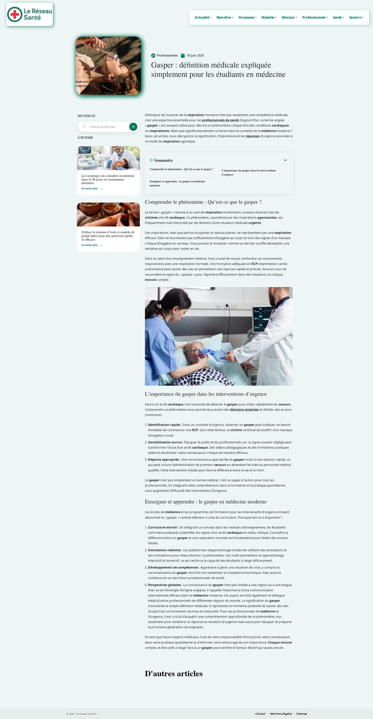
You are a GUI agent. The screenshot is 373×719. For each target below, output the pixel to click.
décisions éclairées (244, 409)
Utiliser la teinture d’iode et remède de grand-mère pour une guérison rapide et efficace (108, 235)
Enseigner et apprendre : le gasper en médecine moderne (177, 183)
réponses (253, 136)
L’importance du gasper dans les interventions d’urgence (249, 172)
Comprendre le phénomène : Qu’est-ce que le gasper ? (182, 169)
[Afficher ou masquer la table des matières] (230, 160)
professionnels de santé (220, 120)
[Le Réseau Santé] (29, 14)
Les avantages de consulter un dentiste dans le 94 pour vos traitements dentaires (108, 179)
